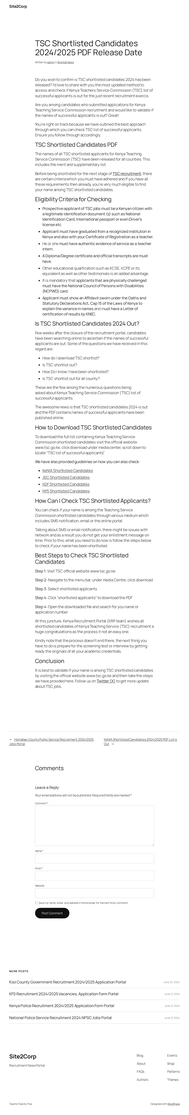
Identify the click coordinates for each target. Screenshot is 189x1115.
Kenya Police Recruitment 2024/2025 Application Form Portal (61, 1006)
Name (39, 851)
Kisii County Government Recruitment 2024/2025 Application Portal (67, 982)
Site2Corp (18, 6)
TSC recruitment (127, 173)
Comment (41, 803)
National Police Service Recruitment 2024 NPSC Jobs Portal (60, 1018)
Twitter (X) (106, 681)
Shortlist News (65, 62)
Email (39, 868)
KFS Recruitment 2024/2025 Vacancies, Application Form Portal (63, 994)
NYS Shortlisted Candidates (66, 491)
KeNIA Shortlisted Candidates (67, 470)
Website (39, 885)
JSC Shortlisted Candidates (66, 477)
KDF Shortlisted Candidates (66, 484)
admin (50, 62)
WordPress (173, 1104)
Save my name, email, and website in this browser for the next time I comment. (83, 903)
